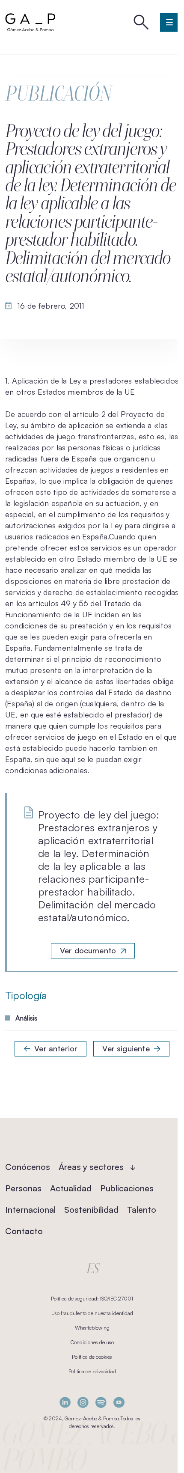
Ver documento (88, 950)
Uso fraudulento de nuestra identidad (92, 1313)
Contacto (24, 1231)
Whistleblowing (92, 1327)
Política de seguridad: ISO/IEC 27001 (92, 1298)
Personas (23, 1188)
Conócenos (27, 1166)
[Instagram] (83, 1402)
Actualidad (71, 1188)
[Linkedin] (65, 1402)
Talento (141, 1209)
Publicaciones (127, 1188)
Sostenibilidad (91, 1209)
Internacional (30, 1209)
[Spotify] (101, 1402)
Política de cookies (92, 1357)
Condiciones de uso (92, 1342)
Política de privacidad (92, 1371)
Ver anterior (55, 1048)
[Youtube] (119, 1402)
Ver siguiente (125, 1048)
